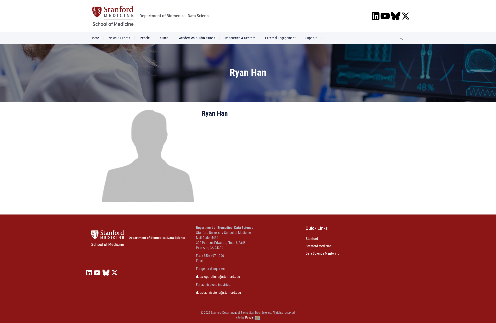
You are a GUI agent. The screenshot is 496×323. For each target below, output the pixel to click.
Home (95, 38)
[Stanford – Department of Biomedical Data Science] (151, 16)
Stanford (312, 239)
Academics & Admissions (197, 38)
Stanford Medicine (319, 246)
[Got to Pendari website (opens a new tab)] (257, 317)
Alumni (164, 38)
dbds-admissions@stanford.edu (218, 292)
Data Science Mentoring (322, 253)
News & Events (119, 38)
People (145, 38)
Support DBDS (315, 38)
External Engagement (280, 38)
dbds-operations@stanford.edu (218, 277)
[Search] (401, 38)
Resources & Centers (240, 38)
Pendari (249, 317)
